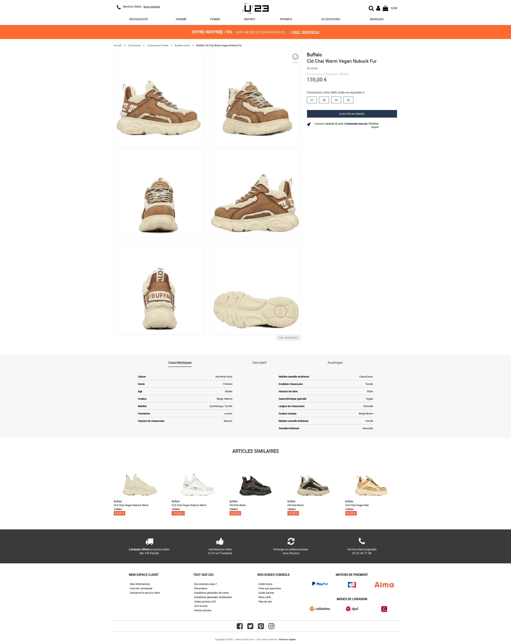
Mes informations (140, 584)
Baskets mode (182, 45)
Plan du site (265, 601)
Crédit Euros (265, 584)
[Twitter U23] (250, 627)
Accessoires (331, 19)
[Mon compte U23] (378, 8)
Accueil (118, 45)
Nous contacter (152, 6)
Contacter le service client (145, 592)
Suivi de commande (141, 588)
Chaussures (134, 45)
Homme (181, 19)
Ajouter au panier (351, 114)
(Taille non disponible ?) (351, 92)
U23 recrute (201, 606)
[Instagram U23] (271, 627)
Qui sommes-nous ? (205, 584)
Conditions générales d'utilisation (213, 597)
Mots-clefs (264, 597)
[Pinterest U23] (261, 627)
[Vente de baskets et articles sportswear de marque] (255, 9)
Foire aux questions (269, 588)
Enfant (249, 19)
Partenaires (200, 588)
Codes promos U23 (205, 601)
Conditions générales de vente (211, 592)
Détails (374, 127)
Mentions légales (287, 639)
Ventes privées (202, 610)
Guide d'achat (266, 592)
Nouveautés (139, 19)
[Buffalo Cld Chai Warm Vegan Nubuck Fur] (159, 96)
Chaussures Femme (157, 45)
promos (286, 19)
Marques (377, 19)
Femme (215, 19)
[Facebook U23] (240, 627)
